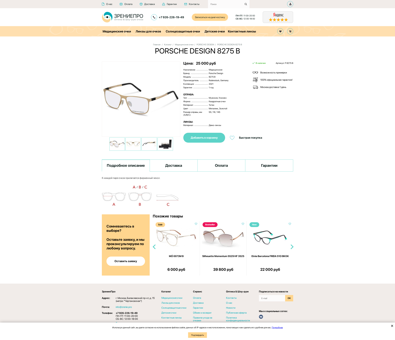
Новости (230, 307)
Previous (154, 246)
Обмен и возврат (202, 312)
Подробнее (277, 327)
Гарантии (172, 4)
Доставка (149, 4)
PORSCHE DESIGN (205, 44)
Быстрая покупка (250, 137)
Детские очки (215, 31)
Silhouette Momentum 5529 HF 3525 (223, 256)
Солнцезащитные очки (183, 31)
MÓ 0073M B (176, 256)
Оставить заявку (125, 261)
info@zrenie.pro (124, 307)
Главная (156, 44)
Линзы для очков (148, 31)
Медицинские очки (117, 31)
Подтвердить (197, 335)
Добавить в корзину (204, 137)
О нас (109, 4)
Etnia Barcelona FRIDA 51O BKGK (270, 256)
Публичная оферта (236, 312)
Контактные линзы (242, 31)
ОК (289, 298)
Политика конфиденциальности (238, 319)
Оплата (128, 4)
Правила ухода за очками (202, 319)
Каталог (168, 44)
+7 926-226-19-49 (171, 17)
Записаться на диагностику (210, 17)
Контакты (194, 4)
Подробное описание (126, 165)
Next (291, 246)
